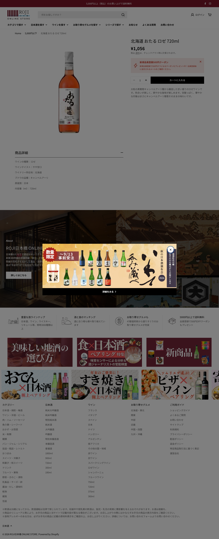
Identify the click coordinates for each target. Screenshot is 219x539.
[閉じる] (171, 250)
